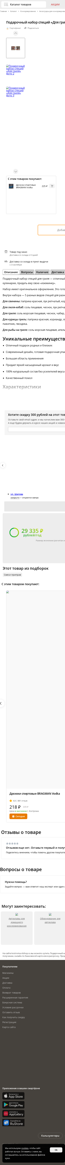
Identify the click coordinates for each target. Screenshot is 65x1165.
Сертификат (15, 28)
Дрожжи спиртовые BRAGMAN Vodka (26, 186)
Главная (3, 11)
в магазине (21, 811)
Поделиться (33, 28)
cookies (24, 1148)
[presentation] (2, 465)
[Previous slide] (15, 33)
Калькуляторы (50, 1135)
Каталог (13, 11)
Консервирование (28, 11)
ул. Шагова (17, 494)
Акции (55, 4)
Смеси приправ (12, 574)
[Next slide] (15, 171)
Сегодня (20, 816)
